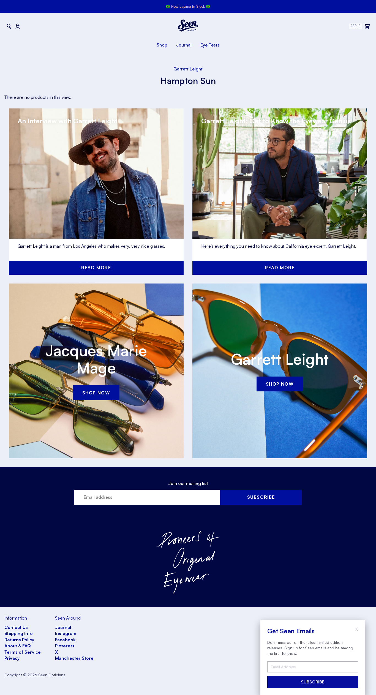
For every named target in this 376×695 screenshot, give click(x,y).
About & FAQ (17, 645)
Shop (162, 45)
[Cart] (367, 26)
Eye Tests (210, 45)
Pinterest (64, 645)
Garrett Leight (188, 68)
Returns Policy (19, 639)
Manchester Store (74, 658)
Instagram (65, 633)
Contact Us (16, 627)
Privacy (12, 658)
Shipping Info (18, 633)
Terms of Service (22, 652)
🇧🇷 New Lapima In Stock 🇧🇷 (188, 6)
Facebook (65, 639)
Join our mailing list (188, 483)
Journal (184, 45)
